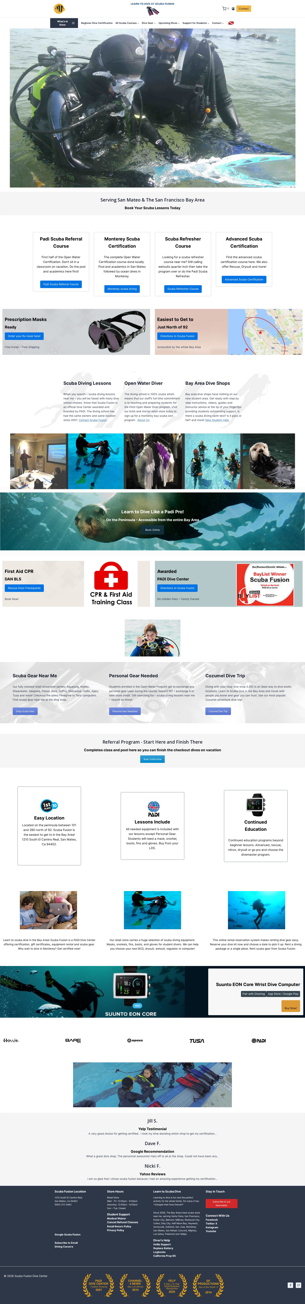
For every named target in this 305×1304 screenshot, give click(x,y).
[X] (298, 1285)
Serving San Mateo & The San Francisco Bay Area (153, 200)
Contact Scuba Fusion (93, 420)
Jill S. (152, 1121)
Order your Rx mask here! (24, 336)
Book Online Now (152, 759)
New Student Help (217, 420)
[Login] (233, 8)
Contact (244, 8)
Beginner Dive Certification (97, 22)
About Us (143, 420)
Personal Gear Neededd (124, 711)
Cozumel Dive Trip (218, 711)
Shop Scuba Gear (25, 711)
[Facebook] (290, 1285)
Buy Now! (291, 1008)
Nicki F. (152, 1166)
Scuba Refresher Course (183, 288)
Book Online (152, 529)
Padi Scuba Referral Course (61, 284)
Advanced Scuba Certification (244, 279)
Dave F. (152, 1143)
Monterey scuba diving (122, 288)
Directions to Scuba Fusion (177, 336)
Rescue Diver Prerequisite (24, 588)
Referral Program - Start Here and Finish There (152, 742)
